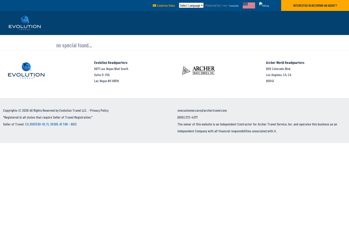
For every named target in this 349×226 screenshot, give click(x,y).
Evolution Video (165, 5)
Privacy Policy (99, 110)
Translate (234, 5)
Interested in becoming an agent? (315, 5)
